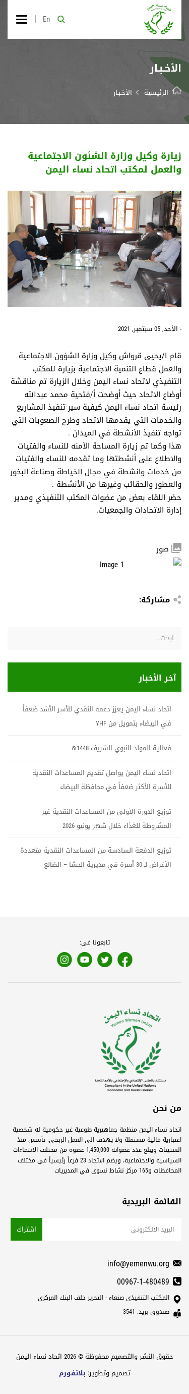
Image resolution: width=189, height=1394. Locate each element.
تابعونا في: (95, 942)
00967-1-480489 (143, 1282)
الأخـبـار (122, 92)
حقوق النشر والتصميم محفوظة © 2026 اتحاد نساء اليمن (94, 1356)
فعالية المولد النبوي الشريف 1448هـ (121, 748)
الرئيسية (156, 92)
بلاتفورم (72, 1373)
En (46, 19)
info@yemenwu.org (138, 1263)
